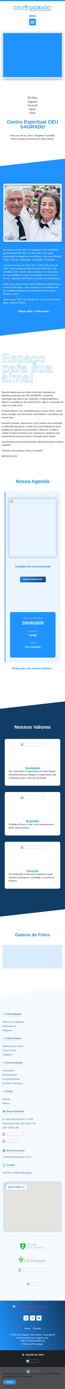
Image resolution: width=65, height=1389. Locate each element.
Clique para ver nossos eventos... (32, 668)
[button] (32, 22)
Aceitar (9, 1382)
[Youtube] (38, 1318)
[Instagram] (32, 1318)
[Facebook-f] (26, 1318)
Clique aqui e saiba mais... (34, 311)
